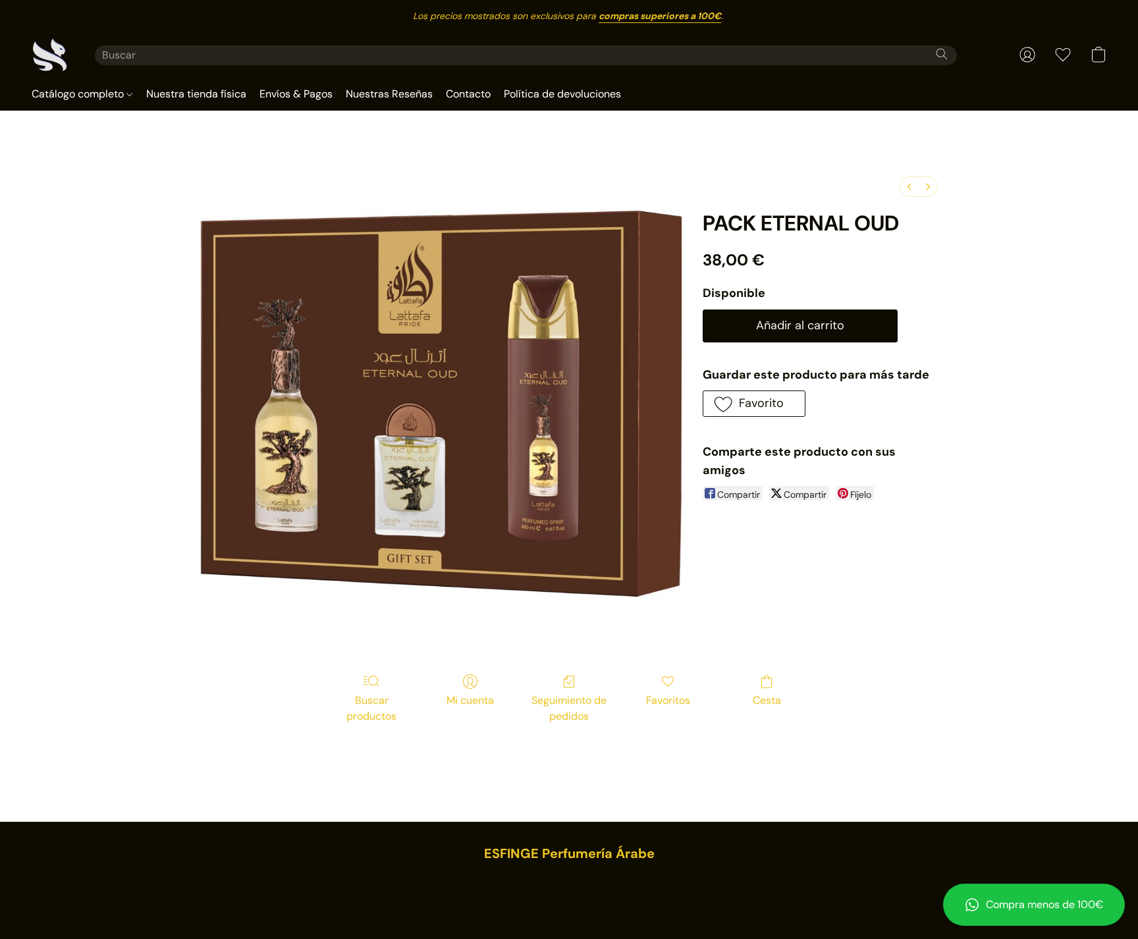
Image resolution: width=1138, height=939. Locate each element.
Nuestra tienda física (196, 94)
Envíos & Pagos (296, 94)
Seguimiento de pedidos (569, 708)
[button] (1034, 905)
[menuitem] (909, 186)
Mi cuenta (470, 700)
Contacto (468, 94)
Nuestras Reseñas (389, 94)
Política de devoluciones (562, 94)
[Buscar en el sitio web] (942, 54)
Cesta (767, 700)
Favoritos (668, 700)
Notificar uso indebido (569, 881)
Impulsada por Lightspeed (569, 903)
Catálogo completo (79, 94)
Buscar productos (371, 708)
